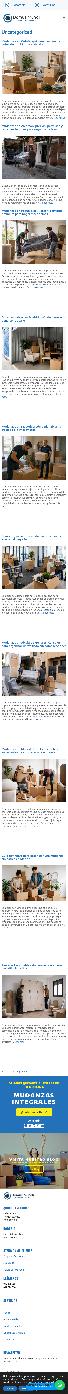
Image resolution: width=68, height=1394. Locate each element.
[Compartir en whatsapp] (38, 1126)
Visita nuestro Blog (34, 1159)
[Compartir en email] (42, 1126)
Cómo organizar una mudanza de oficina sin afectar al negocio (32, 537)
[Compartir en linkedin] (34, 1126)
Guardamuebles (11, 1319)
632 (5, 1287)
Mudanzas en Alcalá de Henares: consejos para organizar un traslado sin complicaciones (34, 644)
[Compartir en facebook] (26, 1126)
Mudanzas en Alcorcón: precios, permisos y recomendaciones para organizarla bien (32, 127)
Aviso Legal (8, 1263)
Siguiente (23, 1071)
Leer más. (60, 117)
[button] (60, 1385)
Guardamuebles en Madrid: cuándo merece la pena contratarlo (33, 319)
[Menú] (64, 18)
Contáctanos (9, 1339)
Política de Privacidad (13, 1269)
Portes (6, 1312)
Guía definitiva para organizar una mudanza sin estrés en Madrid (32, 857)
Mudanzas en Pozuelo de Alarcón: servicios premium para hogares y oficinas (32, 212)
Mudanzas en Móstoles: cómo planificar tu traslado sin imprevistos (31, 428)
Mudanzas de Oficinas (14, 1333)
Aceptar (10, 1388)
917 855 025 (19, 5)
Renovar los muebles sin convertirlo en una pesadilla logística (32, 967)
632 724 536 (49, 5)
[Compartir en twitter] (30, 1126)
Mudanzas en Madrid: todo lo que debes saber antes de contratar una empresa (30, 750)
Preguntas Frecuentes (14, 1256)
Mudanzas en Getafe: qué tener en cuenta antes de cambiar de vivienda (31, 43)
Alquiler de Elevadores (13, 1326)
